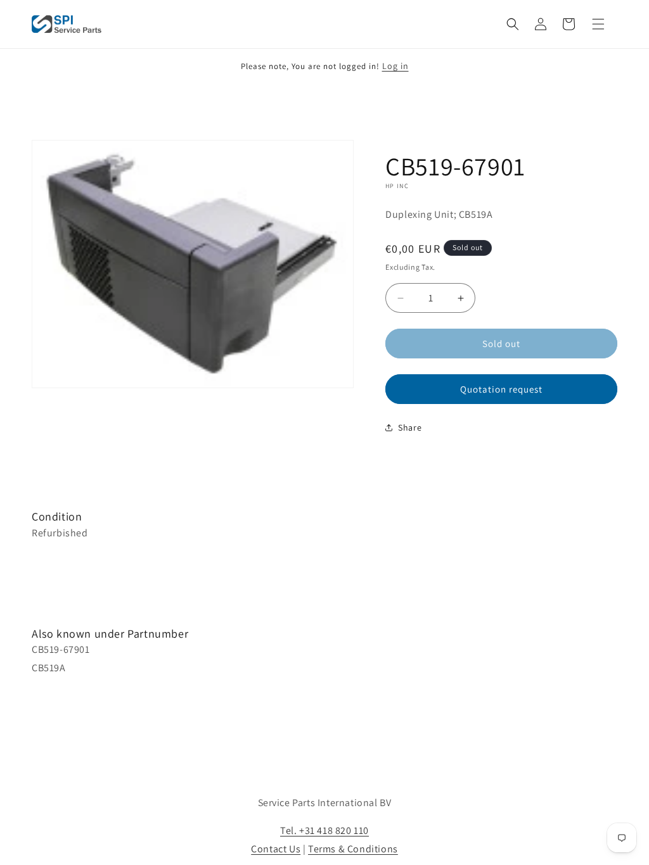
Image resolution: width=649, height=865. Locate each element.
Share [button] (409, 427)
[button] (513, 24)
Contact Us (275, 849)
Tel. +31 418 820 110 (324, 830)
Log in (395, 66)
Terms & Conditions (353, 849)
